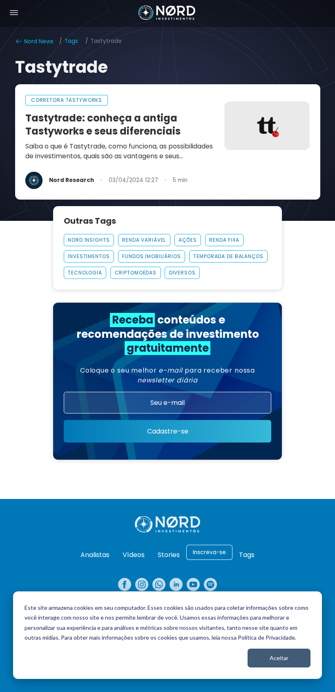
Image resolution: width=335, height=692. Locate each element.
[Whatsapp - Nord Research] (158, 584)
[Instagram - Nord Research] (141, 584)
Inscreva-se (209, 552)
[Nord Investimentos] (166, 13)
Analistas (94, 554)
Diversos (182, 272)
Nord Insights (88, 239)
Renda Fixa (224, 239)
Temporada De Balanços (228, 256)
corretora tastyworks (66, 100)
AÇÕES (188, 239)
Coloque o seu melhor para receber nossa (167, 375)
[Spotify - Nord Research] (210, 584)
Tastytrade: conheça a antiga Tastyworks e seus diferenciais (103, 124)
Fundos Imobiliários (151, 256)
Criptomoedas (135, 272)
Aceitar (279, 657)
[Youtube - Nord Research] (193, 584)
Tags (71, 41)
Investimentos (88, 256)
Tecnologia (85, 272)
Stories (169, 554)
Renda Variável (144, 239)
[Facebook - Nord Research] (124, 584)
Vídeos (134, 554)
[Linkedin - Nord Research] (176, 584)
